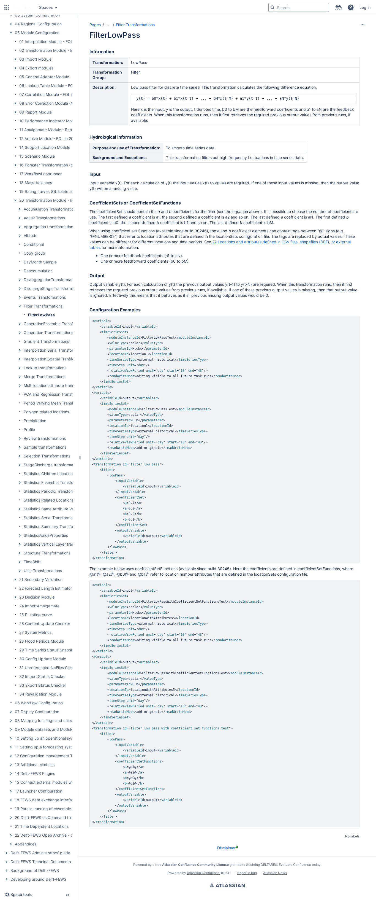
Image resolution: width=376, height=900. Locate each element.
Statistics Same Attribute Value (51, 508)
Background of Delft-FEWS (34, 870)
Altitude (30, 235)
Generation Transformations (48, 332)
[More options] (362, 25)
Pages (95, 24)
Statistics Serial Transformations (52, 517)
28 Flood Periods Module (41, 641)
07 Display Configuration (37, 711)
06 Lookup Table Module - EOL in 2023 (54, 85)
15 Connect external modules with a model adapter (61, 782)
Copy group (34, 253)
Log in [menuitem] (364, 7)
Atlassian (227, 885)
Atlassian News (275, 873)
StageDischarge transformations (53, 464)
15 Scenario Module (37, 156)
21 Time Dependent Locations (42, 826)
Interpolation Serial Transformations (55, 350)
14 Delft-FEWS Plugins (35, 773)
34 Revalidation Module (40, 694)
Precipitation (35, 420)
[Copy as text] (353, 321)
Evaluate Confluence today (300, 865)
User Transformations (43, 570)
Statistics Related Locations (48, 500)
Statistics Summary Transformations (56, 526)
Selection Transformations (47, 456)
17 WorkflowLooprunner (40, 173)
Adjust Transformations (44, 217)
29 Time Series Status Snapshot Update (55, 650)
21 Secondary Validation (40, 579)
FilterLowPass (41, 314)
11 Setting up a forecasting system (46, 747)
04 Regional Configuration (38, 23)
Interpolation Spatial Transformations (57, 359)
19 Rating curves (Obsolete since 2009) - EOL (60, 191)
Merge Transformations (44, 376)
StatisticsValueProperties (46, 535)
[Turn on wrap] (343, 321)
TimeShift (32, 561)
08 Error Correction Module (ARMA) (51, 103)
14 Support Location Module (44, 147)
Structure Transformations (47, 553)
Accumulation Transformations (51, 209)
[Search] (272, 7)
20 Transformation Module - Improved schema (61, 200)
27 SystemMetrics (35, 632)
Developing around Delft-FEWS (38, 879)
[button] (6, 7)
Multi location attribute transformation (57, 385)
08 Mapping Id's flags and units (43, 720)
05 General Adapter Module (44, 76)
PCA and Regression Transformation (56, 394)
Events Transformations (45, 297)
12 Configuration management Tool (46, 755)
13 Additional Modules (35, 764)
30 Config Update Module (42, 658)
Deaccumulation (38, 270)
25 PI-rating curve (35, 614)
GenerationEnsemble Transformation (56, 323)
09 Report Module (35, 112)
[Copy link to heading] (116, 51)
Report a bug (247, 873)
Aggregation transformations (49, 226)
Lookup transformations (45, 367)
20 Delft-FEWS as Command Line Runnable (53, 817)
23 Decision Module (37, 597)
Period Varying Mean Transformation (56, 403)
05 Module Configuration (37, 32)
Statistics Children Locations (49, 473)
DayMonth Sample (40, 262)
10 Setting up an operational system (47, 738)
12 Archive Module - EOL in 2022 (48, 138)
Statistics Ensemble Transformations (56, 482)
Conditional (34, 244)
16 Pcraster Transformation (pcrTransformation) (62, 165)
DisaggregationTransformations (52, 279)
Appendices (25, 844)
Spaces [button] (46, 7)
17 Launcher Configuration (38, 791)
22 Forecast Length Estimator (45, 588)
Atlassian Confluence (203, 873)
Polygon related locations (46, 411)
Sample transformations (45, 447)
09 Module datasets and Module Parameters (55, 729)
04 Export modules (36, 68)
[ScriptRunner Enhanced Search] (338, 7)
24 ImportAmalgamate (39, 605)
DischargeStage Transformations (53, 288)
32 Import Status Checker (42, 676)
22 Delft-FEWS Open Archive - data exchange (56, 835)
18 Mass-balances (35, 182)
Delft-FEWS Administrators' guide (40, 852)
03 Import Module (35, 59)
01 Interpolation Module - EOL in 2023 (53, 41)
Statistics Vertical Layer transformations (59, 544)
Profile (29, 429)
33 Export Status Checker (42, 685)
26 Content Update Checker (44, 623)
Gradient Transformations (46, 341)
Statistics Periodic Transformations (55, 491)
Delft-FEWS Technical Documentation (44, 861)
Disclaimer (226, 847)
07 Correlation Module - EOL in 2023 (52, 94)
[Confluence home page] (23, 7)
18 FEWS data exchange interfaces (46, 799)
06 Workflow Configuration (39, 702)
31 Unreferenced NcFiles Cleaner (49, 667)
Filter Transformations (43, 306)
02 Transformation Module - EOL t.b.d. (53, 50)
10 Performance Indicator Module (49, 120)
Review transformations (45, 438)
